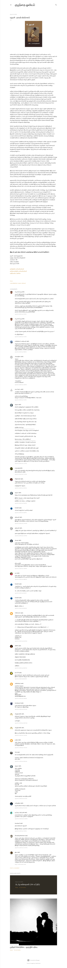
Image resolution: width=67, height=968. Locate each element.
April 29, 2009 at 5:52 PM (21, 608)
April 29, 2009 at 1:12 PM (20, 314)
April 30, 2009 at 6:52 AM (21, 761)
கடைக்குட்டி (18, 389)
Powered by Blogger (35, 960)
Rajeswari (17, 479)
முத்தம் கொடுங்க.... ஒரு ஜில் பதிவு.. (24, 947)
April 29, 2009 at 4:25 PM (21, 568)
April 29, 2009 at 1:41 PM (20, 400)
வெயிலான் (17, 823)
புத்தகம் (19, 283)
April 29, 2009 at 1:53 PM (21, 512)
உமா (16, 573)
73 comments (17, 950)
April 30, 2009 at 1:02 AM (21, 735)
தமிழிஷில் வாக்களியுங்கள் (17, 269)
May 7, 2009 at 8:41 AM (20, 864)
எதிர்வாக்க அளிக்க (15, 273)
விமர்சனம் (24, 283)
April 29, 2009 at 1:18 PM (20, 352)
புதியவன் (17, 517)
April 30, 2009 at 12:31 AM (21, 709)
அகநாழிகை (18, 356)
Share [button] (11, 281)
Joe (16, 752)
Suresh (17, 508)
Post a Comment (14, 868)
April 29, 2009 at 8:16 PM (21, 678)
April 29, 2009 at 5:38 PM (21, 579)
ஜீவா (16, 852)
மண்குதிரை (17, 803)
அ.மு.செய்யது (18, 292)
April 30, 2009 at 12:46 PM (21, 818)
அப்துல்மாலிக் (18, 714)
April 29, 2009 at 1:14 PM (20, 336)
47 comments (22, 887)
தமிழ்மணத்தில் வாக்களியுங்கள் (18, 271)
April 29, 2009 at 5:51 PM (20, 593)
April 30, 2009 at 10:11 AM (21, 798)
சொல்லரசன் (18, 703)
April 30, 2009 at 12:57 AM (21, 723)
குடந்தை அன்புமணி (19, 812)
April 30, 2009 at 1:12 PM (21, 831)
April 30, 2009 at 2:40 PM (21, 847)
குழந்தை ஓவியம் (25, 5)
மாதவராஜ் (17, 468)
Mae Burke (37, 963)
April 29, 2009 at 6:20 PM (21, 641)
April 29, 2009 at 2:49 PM (21, 523)
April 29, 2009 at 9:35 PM (21, 698)
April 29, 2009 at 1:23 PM (21, 384)
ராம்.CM (17, 672)
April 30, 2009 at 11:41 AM (21, 808)
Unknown (17, 613)
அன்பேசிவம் (18, 683)
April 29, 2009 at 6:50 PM (21, 668)
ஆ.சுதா (16, 540)
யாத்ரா (16, 740)
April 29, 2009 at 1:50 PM (21, 488)
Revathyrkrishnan (20, 835)
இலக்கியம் (15, 283)
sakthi (16, 645)
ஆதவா (16, 404)
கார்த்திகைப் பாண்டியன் (20, 341)
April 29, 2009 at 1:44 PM (21, 463)
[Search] (56, 4)
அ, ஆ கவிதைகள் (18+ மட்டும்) (27, 884)
